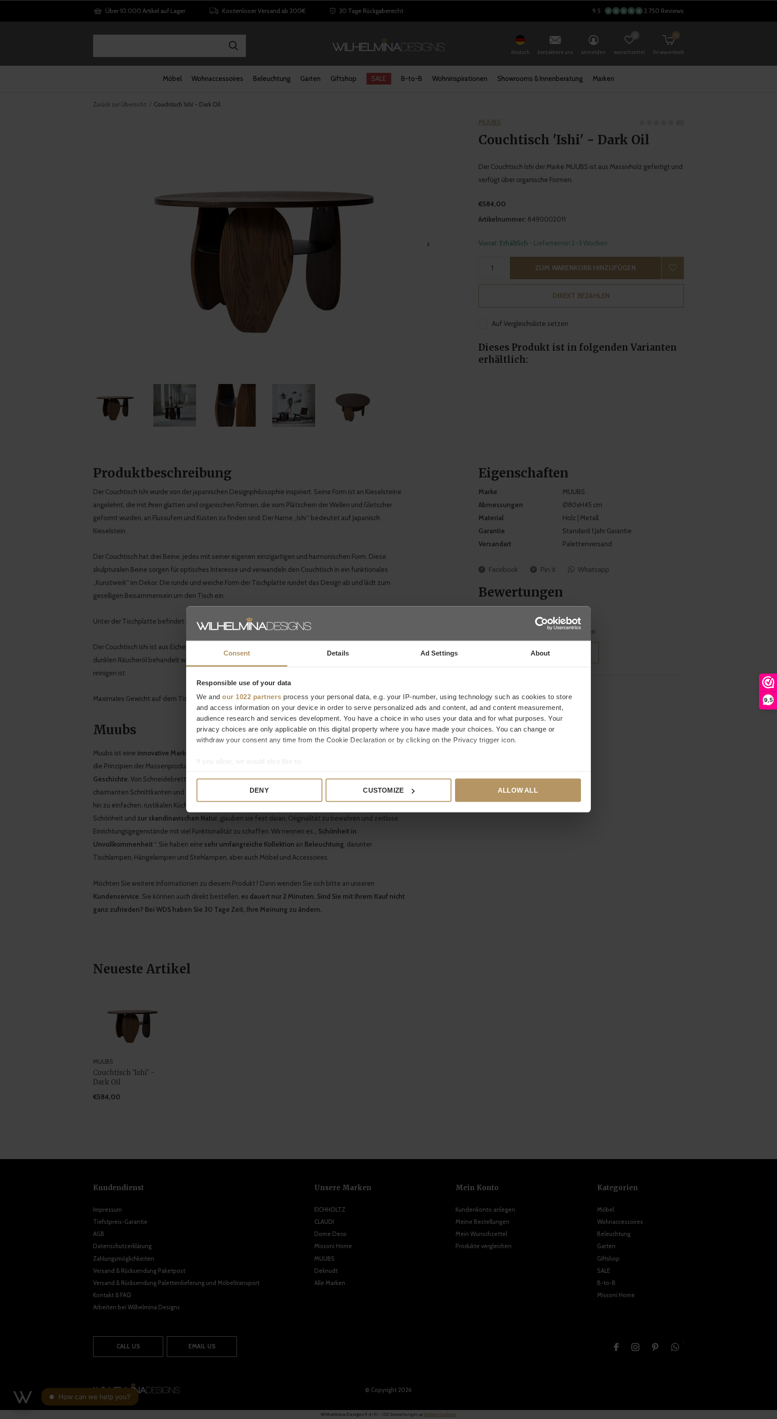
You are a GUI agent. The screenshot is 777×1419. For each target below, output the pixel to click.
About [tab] (540, 653)
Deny (259, 790)
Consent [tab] (236, 653)
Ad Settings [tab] (439, 653)
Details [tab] (338, 653)
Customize (383, 790)
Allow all (518, 790)
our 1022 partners (251, 697)
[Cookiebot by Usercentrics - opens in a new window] (541, 623)
